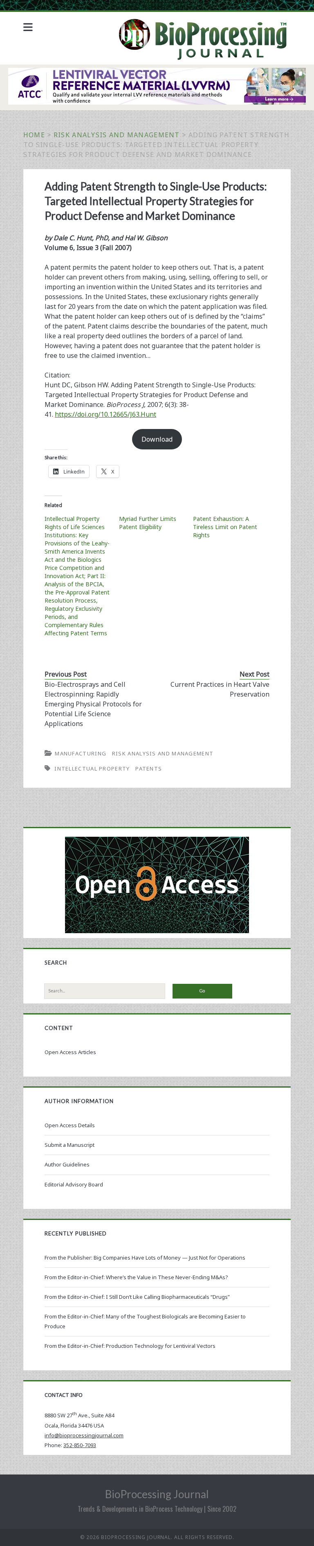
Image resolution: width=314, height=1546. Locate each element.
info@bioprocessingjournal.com (84, 1435)
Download (157, 439)
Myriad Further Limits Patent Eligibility (147, 523)
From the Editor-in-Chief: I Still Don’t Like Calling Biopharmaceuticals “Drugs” (137, 1296)
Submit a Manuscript (69, 1144)
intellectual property (92, 768)
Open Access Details (70, 1125)
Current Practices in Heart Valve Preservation (219, 689)
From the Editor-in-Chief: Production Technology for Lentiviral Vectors (130, 1345)
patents (148, 768)
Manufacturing (80, 753)
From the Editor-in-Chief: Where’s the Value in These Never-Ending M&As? (136, 1277)
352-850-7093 (79, 1445)
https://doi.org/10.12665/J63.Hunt (105, 414)
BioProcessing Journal (157, 1494)
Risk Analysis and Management (117, 134)
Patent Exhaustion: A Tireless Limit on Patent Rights (225, 527)
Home (34, 134)
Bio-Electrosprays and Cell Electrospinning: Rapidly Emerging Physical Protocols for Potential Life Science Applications (93, 704)
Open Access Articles (70, 1052)
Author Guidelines (67, 1164)
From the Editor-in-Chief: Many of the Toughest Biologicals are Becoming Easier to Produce (145, 1321)
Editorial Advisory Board (74, 1184)
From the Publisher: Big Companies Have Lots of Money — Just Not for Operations (145, 1257)
